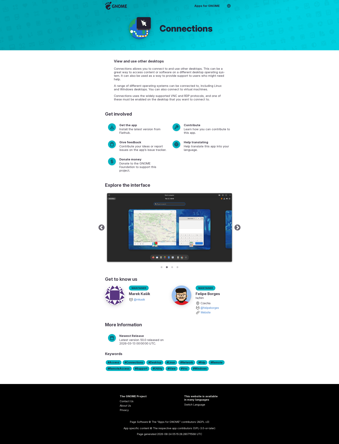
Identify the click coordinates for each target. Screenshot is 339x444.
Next (237, 227)
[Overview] (116, 6)
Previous (101, 227)
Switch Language (194, 404)
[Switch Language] (229, 6)
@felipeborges (210, 308)
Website (206, 312)
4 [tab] (177, 266)
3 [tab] (172, 266)
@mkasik (139, 299)
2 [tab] (167, 266)
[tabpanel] (169, 227)
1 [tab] (161, 266)
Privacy (124, 410)
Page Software (139, 422)
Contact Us (126, 401)
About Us (125, 405)
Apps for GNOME (207, 6)
